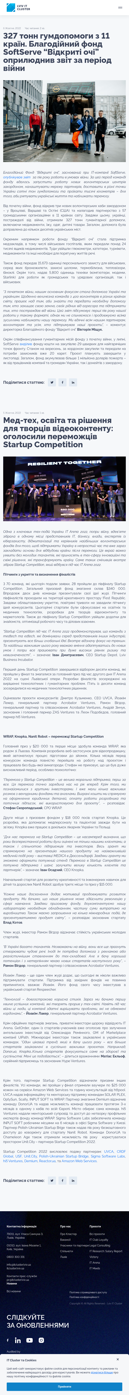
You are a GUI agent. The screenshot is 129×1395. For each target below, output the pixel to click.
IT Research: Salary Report (106, 1251)
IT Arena (95, 1262)
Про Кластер (68, 1234)
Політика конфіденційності (84, 1297)
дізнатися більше (102, 1372)
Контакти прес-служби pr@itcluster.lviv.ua (22, 1278)
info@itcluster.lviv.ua (19, 1264)
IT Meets (95, 1268)
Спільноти (66, 1251)
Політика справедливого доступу (88, 1292)
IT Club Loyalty (99, 1239)
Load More (64, 1203)
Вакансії (65, 1239)
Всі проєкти (97, 1234)
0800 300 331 (16, 1257)
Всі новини (14, 1291)
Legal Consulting (100, 1245)
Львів (63, 1257)
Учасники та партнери (74, 1245)
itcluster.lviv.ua (15, 1268)
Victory (94, 1257)
